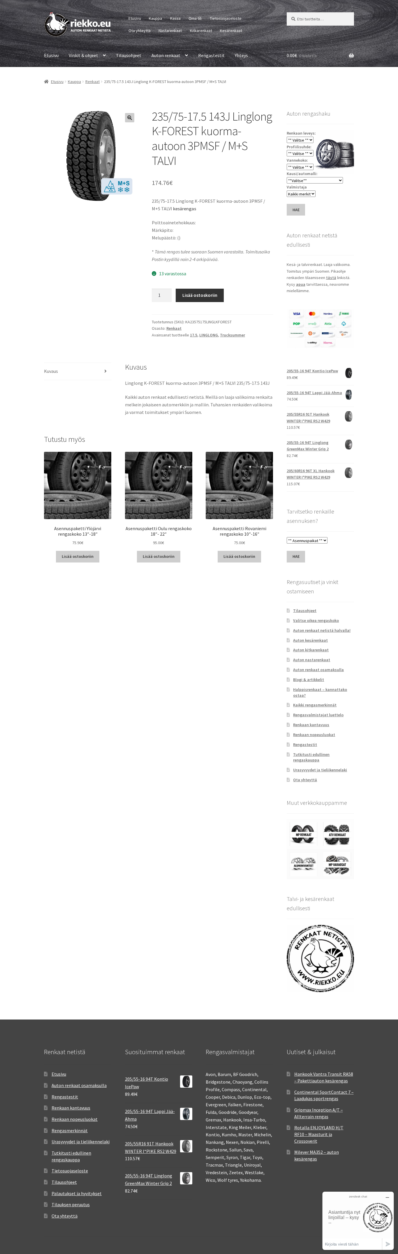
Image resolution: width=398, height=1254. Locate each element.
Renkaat (92, 81)
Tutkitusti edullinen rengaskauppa (311, 757)
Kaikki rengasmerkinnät (315, 705)
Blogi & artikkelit (308, 679)
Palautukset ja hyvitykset (77, 1193)
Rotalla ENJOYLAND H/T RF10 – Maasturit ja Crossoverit (319, 1134)
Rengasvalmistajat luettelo (318, 714)
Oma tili (195, 18)
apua (300, 284)
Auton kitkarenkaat (311, 649)
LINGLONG (208, 335)
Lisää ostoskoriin (199, 295)
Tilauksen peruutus (71, 1204)
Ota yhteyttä (139, 30)
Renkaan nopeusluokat (314, 734)
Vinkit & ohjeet (83, 55)
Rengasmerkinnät (70, 1130)
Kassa (175, 18)
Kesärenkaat (231, 30)
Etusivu (134, 18)
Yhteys (241, 55)
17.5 (193, 335)
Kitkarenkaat (201, 30)
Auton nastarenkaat (311, 659)
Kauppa (155, 18)
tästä (331, 277)
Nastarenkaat (170, 30)
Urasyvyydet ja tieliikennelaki (320, 769)
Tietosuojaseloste (226, 18)
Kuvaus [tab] (51, 371)
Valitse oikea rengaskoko (316, 620)
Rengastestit (211, 55)
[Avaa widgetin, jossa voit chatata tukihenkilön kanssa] (358, 1220)
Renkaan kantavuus (311, 724)
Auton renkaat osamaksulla (318, 669)
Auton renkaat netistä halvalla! (322, 630)
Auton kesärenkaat (310, 640)
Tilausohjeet (128, 55)
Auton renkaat (166, 55)
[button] (129, 117)
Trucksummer (232, 335)
